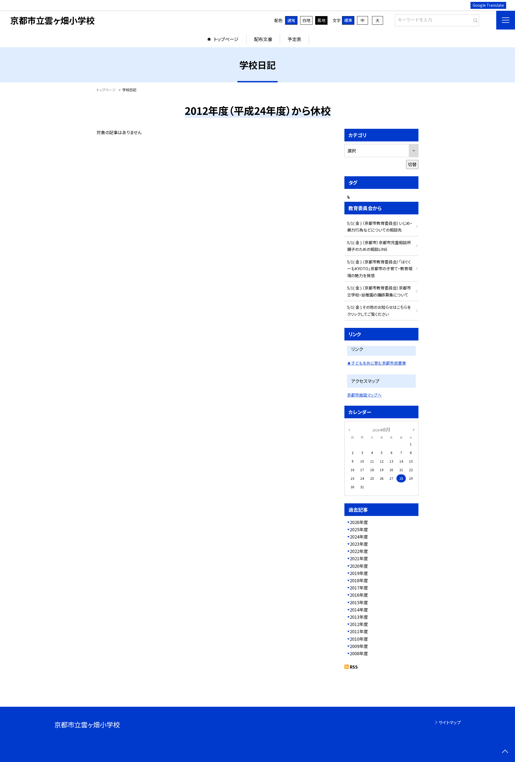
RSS (354, 667)
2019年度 (359, 573)
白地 (306, 20)
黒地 (321, 20)
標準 (348, 20)
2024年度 (359, 536)
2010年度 (359, 639)
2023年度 (359, 544)
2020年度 (359, 566)
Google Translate (488, 5)
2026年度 (359, 522)
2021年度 (359, 558)
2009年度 (359, 646)
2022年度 (359, 551)
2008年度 (359, 653)
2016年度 (359, 595)
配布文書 (263, 39)
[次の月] (413, 429)
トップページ (226, 39)
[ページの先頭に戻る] (505, 752)
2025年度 (359, 529)
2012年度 (359, 624)
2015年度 (359, 602)
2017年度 (359, 587)
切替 (412, 164)
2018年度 (359, 580)
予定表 (294, 39)
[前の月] (349, 429)
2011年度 (359, 631)
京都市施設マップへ (364, 395)
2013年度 (359, 617)
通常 (291, 20)
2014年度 (359, 609)
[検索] (474, 19)
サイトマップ (450, 722)
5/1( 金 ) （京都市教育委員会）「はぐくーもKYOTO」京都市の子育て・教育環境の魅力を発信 (379, 268)
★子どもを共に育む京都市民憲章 (376, 363)
